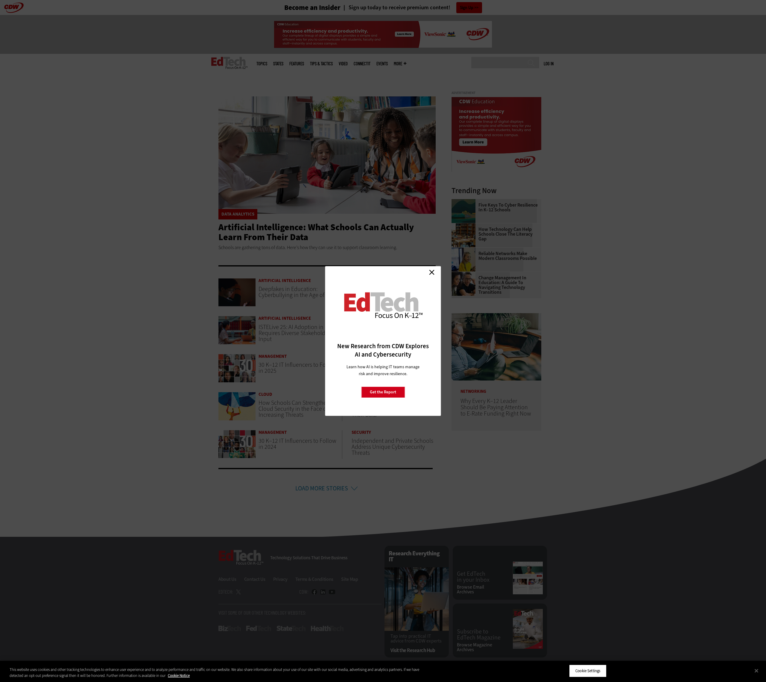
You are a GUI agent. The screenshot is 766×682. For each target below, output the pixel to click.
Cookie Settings (587, 670)
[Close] (756, 670)
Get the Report (383, 392)
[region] (383, 671)
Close (431, 272)
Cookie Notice (179, 675)
